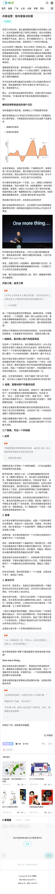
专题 (36, 8)
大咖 (29, 8)
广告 (16, 8)
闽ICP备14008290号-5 (27, 880)
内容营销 (7, 21)
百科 (42, 8)
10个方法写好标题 (36, 779)
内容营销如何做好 (36, 807)
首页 (4, 8)
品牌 (10, 8)
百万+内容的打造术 (10, 807)
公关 (23, 8)
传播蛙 (33, 876)
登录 (27, 844)
